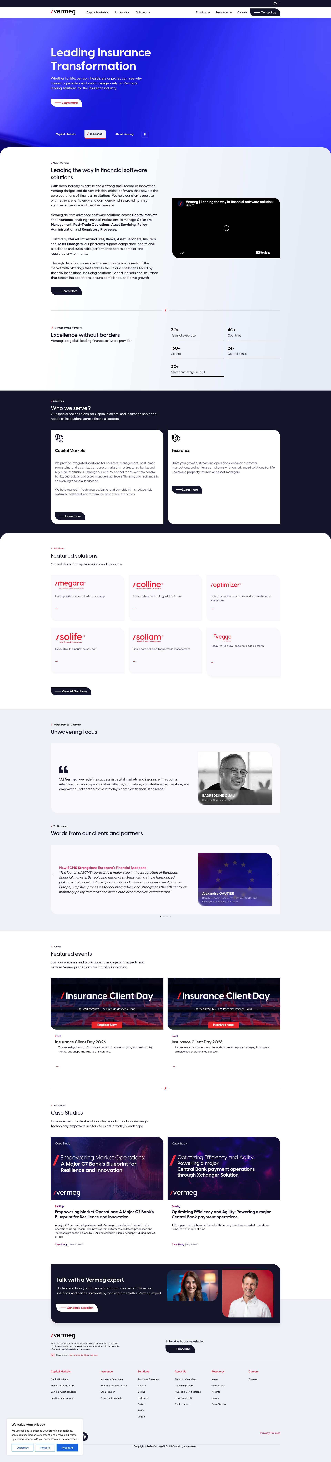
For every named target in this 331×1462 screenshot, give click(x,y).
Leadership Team (184, 1385)
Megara (142, 1385)
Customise (23, 1447)
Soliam (141, 1404)
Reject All (45, 1447)
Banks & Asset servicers (63, 1391)
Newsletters (218, 1385)
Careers (242, 12)
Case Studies (219, 1404)
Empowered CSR (184, 1398)
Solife (141, 1410)
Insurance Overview (112, 1379)
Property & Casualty (111, 1398)
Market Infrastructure (62, 1385)
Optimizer (143, 1398)
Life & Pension (108, 1391)
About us (201, 12)
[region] (45, 1437)
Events (215, 1398)
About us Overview (185, 1379)
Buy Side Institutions (62, 1398)
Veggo (141, 1416)
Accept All (67, 1447)
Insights (216, 1391)
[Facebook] (83, 1436)
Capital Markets (59, 1379)
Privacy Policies (270, 1433)
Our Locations (182, 1404)
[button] (53, 874)
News (215, 1379)
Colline (141, 1391)
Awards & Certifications (188, 1391)
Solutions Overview (148, 1379)
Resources (221, 12)
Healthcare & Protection (114, 1385)
